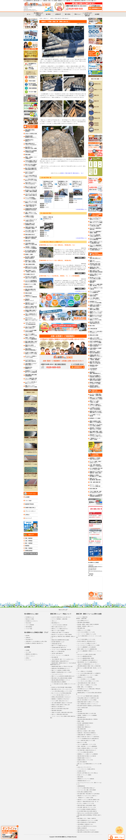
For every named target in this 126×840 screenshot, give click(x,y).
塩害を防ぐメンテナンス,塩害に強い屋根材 (31, 303)
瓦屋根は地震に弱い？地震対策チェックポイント (96, 356)
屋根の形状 (28, 240)
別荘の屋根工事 (93, 488)
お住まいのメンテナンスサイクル (84, 767)
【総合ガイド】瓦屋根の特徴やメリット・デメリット (88, 664)
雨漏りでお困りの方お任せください (59, 626)
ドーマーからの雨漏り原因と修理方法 (30, 360)
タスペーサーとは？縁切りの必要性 (30, 172)
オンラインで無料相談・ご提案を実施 (59, 619)
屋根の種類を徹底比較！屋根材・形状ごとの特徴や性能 (88, 665)
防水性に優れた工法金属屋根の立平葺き (30, 224)
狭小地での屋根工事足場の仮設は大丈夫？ (95, 323)
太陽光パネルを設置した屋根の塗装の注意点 (95, 305)
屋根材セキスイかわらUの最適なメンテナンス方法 (96, 316)
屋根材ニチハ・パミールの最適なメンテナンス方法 (96, 312)
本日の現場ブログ (29, 639)
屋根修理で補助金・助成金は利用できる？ (95, 386)
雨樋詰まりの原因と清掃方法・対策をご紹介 (61, 704)
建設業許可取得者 (29, 504)
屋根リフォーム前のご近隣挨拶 (58, 630)
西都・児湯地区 (28, 548)
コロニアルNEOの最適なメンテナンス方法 (95, 319)
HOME (41, 18)
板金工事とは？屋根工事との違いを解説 (31, 148)
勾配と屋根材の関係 (30, 264)
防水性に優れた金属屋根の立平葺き (84, 791)
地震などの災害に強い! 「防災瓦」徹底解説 (95, 359)
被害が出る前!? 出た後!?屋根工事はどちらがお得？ (96, 412)
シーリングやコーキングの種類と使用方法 (31, 220)
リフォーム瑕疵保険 (30, 624)
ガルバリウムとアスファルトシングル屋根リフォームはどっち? (31, 319)
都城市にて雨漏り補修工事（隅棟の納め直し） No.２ (72, 173)
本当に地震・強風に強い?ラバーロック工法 (31, 231)
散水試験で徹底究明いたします (58, 641)
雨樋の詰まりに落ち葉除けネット (58, 706)
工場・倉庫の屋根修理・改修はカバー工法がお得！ (96, 465)
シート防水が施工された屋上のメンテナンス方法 (31, 180)
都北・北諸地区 (28, 543)
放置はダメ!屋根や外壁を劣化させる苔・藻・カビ (31, 307)
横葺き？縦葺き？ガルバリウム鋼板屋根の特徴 (96, 242)
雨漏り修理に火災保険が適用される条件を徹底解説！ (88, 831)
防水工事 (96, 106)
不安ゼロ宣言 (28, 622)
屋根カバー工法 (98, 89)
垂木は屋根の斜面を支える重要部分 (59, 681)
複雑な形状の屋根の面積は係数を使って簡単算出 (87, 719)
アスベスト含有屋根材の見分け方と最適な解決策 (31, 281)
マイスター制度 (29, 628)
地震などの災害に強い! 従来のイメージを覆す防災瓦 (88, 736)
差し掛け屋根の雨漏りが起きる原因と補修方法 (31, 251)
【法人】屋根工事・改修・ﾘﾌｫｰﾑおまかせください (96, 492)
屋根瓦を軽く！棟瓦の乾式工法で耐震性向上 (95, 352)
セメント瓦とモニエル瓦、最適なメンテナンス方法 (88, 681)
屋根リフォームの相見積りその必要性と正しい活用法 (96, 398)
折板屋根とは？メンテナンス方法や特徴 (95, 302)
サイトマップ (28, 518)
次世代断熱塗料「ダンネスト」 (93, 369)
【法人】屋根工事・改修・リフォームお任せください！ (63, 659)
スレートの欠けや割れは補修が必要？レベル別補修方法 (88, 673)
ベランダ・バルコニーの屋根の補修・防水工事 (61, 649)
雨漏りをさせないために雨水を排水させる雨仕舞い (88, 813)
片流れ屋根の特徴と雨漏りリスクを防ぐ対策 (31, 244)
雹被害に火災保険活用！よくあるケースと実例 (95, 383)
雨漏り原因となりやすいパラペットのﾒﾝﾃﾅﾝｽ (31, 183)
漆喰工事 (96, 95)
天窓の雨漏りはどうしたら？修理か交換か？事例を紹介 (88, 688)
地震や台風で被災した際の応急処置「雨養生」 (31, 228)
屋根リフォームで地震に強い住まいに (59, 645)
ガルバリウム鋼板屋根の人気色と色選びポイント (87, 660)
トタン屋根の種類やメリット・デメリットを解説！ (88, 675)
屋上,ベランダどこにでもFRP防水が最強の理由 (31, 187)
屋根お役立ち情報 (94, 335)
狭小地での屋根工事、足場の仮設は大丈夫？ (86, 641)
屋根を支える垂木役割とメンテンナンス (30, 346)
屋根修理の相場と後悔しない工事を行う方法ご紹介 (62, 666)
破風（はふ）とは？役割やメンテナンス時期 (31, 386)
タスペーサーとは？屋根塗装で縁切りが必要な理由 (88, 696)
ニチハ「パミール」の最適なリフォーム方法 (86, 634)
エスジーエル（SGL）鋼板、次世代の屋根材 (86, 789)
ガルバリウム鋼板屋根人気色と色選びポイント (95, 235)
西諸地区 (27, 545)
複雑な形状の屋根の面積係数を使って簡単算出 (31, 238)
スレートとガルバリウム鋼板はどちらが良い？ (95, 218)
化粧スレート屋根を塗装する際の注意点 (94, 309)
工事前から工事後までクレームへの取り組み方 (95, 405)
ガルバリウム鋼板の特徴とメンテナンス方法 (31, 335)
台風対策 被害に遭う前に (57, 643)
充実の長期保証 (29, 626)
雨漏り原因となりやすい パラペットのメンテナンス (62, 689)
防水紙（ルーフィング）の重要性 (84, 774)
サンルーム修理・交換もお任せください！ (95, 462)
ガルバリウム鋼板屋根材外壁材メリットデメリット (96, 246)
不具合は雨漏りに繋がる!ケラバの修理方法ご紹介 (31, 161)
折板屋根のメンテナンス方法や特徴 (84, 677)
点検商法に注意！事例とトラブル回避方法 (60, 632)
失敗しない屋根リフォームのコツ (95, 261)
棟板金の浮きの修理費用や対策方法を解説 (31, 151)
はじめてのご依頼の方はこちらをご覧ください (61, 617)
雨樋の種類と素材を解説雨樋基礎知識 (31, 375)
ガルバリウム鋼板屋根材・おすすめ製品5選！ (86, 647)
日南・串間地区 (28, 540)
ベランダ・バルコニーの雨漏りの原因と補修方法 (31, 194)
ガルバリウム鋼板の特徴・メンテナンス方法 (86, 744)
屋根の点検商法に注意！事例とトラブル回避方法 (95, 422)
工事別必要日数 (93, 328)
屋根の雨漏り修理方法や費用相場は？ (31, 349)
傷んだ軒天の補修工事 (82, 761)
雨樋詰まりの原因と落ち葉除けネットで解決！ (96, 476)
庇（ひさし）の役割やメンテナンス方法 (31, 357)
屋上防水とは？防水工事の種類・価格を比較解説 (31, 191)
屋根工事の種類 (95, 79)
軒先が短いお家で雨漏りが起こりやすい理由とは (31, 277)
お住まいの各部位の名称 (31, 133)
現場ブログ (46, 18)
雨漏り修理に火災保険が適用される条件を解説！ (95, 380)
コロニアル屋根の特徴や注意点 (94, 295)
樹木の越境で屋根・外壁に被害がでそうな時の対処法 (96, 432)
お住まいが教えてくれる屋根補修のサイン (95, 275)
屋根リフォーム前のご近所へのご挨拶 (94, 402)
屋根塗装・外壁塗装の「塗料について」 (85, 626)
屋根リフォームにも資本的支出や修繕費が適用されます (63, 676)
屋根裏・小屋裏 (29, 254)
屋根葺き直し (97, 112)
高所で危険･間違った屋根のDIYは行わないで (86, 750)
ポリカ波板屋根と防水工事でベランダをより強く (96, 469)
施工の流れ (67, 14)
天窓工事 (96, 129)
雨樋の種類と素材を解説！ (57, 710)
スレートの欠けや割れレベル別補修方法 (95, 292)
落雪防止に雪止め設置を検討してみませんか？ (61, 696)
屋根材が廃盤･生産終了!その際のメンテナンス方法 (87, 701)
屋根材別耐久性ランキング (29, 300)
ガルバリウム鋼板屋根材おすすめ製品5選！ (95, 239)
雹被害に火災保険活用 (82, 828)
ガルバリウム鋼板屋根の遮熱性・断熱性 (95, 232)
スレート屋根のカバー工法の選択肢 (96, 288)
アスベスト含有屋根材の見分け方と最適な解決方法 (88, 738)
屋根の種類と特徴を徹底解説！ (30, 130)
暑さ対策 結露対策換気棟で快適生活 (30, 257)
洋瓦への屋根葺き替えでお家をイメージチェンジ (31, 315)
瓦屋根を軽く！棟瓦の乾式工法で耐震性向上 (86, 732)
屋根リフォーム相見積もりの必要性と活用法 (61, 670)
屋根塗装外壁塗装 (96, 124)
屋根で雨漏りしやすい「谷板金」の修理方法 (30, 271)
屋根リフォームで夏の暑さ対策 (58, 651)
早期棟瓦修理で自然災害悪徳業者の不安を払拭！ (31, 209)
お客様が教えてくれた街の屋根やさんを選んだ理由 (36, 641)
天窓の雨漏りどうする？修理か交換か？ (31, 364)
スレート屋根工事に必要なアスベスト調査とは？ (31, 379)
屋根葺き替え (97, 84)
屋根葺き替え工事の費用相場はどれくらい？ (95, 268)
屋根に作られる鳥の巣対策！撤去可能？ (95, 479)
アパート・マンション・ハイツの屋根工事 (60, 655)
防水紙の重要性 (29, 286)
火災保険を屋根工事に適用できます (59, 647)
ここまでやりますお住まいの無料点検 (87, 14)
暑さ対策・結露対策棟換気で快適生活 (85, 723)
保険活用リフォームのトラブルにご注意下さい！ (87, 795)
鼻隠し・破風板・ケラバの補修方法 (31, 158)
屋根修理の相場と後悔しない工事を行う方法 (95, 264)
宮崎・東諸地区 (28, 538)
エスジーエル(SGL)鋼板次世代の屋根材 (30, 331)
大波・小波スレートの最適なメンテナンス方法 (31, 213)
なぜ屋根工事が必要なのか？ (95, 258)
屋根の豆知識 (28, 293)
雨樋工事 (96, 101)
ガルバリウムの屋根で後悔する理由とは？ (30, 327)
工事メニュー (77, 14)
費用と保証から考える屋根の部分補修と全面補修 (62, 678)
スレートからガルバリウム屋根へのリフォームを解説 (96, 222)
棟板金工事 (97, 118)
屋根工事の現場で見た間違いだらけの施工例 (95, 362)
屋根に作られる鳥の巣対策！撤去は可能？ (60, 708)
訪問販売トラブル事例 (95, 418)
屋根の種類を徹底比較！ (93, 281)
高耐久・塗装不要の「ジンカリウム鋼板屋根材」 (87, 746)
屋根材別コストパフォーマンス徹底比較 (31, 296)
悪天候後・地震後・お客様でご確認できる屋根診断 (88, 624)
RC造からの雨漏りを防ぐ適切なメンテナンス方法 (31, 353)
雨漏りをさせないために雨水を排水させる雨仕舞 (31, 267)
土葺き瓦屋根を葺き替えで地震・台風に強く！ (31, 206)
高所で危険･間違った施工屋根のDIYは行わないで (31, 342)
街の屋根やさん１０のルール (32, 620)
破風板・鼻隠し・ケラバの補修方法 (84, 686)
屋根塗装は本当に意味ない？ (29, 140)
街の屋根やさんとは (30, 617)
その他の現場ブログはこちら (81, 291)
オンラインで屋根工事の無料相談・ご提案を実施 (95, 395)
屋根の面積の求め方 (30, 234)
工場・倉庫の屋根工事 (95, 482)
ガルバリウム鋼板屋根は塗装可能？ (95, 229)
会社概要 (97, 14)
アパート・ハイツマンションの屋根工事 (95, 486)
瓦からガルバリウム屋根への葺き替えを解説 (95, 225)
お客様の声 (58, 14)
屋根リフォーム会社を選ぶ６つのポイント (96, 332)
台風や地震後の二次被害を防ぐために (95, 349)
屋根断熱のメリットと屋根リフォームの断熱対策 (31, 371)
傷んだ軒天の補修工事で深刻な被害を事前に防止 (31, 169)
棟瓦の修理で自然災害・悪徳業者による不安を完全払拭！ (89, 705)
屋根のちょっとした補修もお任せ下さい (60, 628)
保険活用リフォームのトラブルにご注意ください (96, 435)
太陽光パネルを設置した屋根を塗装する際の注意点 (62, 712)
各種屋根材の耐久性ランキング (83, 780)
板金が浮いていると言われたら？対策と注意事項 (96, 425)
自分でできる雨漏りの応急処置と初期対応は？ (95, 376)
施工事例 (48, 14)
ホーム (28, 14)
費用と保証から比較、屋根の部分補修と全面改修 (96, 271)
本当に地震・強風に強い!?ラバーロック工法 (86, 807)
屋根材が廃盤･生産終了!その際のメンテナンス (31, 311)
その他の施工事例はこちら (81, 209)
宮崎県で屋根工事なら (30, 507)
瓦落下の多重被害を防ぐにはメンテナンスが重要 (95, 342)
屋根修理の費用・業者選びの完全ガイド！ (31, 137)
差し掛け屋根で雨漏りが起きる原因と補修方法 (87, 811)
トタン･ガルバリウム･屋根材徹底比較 (30, 323)
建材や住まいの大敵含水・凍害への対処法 (30, 261)
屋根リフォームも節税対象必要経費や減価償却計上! (96, 495)
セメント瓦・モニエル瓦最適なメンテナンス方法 (31, 202)
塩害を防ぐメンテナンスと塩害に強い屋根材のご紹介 (88, 799)
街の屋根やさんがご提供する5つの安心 (38, 14)
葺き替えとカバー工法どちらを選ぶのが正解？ (95, 278)
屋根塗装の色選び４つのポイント (94, 366)
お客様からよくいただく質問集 (83, 630)
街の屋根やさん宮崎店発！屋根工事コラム (34, 643)
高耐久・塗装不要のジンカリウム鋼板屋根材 (31, 338)
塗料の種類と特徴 (95, 509)
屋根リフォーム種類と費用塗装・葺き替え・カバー (96, 285)
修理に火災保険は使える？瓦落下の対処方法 (96, 345)
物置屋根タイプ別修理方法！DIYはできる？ (95, 459)
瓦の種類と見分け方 (30, 274)
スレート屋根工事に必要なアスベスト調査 (86, 740)
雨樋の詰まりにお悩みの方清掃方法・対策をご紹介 (96, 472)
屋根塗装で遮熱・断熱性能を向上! (95, 373)
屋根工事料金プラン (56, 622)
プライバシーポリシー (30, 511)
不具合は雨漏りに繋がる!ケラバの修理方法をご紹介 (88, 697)
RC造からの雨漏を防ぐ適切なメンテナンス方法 (87, 748)
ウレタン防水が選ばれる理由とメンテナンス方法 (31, 176)
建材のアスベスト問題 (30, 284)
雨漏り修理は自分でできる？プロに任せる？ (31, 144)
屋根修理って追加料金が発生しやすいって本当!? (95, 429)
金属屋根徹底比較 (81, 786)
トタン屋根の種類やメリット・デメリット (95, 299)
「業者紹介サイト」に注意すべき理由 (95, 439)
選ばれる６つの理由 (30, 619)
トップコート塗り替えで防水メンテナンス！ (31, 382)
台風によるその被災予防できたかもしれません (96, 338)
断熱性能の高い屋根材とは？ (29, 368)
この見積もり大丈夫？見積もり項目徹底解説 (95, 408)
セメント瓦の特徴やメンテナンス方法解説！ (31, 198)
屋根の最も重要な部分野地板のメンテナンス (30, 290)
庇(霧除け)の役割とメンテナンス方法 (29, 217)
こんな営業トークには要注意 (95, 415)
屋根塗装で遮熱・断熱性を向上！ (84, 727)
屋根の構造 (28, 154)
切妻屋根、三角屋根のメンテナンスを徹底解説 (31, 247)
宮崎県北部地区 (28, 550)
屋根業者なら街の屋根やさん (32, 654)
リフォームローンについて (57, 674)
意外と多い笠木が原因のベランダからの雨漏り (31, 165)
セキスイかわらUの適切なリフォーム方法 (86, 632)
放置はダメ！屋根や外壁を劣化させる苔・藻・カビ (88, 801)
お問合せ (27, 514)
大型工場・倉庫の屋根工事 (57, 653)
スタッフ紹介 (28, 500)
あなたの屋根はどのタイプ (82, 620)
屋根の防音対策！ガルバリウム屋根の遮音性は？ (96, 249)
